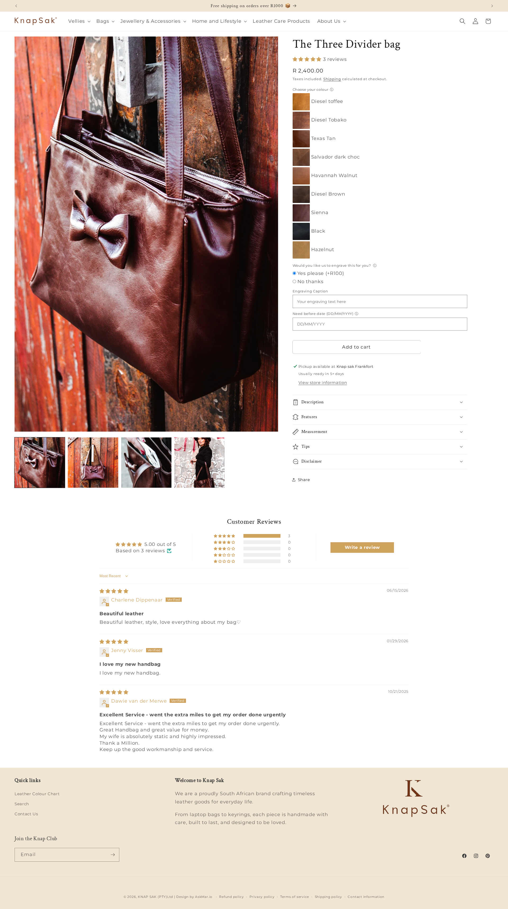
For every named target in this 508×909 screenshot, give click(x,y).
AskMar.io (203, 897)
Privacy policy (262, 897)
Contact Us (26, 813)
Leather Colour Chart (37, 793)
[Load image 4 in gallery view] (199, 462)
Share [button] (304, 479)
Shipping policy (328, 897)
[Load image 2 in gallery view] (93, 462)
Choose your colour (311, 89)
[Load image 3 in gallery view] (146, 462)
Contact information (366, 897)
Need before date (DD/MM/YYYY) (323, 313)
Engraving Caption (310, 291)
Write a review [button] (362, 547)
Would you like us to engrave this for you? (332, 265)
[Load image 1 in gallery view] (40, 462)
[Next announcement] (492, 5)
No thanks (310, 281)
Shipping (332, 79)
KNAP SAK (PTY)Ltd (155, 897)
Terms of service (294, 897)
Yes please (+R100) (320, 273)
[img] (113, 591)
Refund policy (231, 897)
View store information (322, 382)
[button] (79, 21)
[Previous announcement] (16, 5)
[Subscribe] (112, 855)
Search (22, 803)
